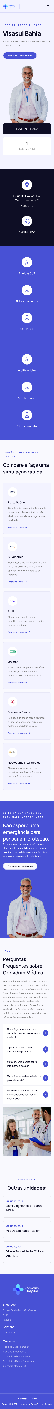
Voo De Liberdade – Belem (23, 1231)
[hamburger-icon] (48, 6)
